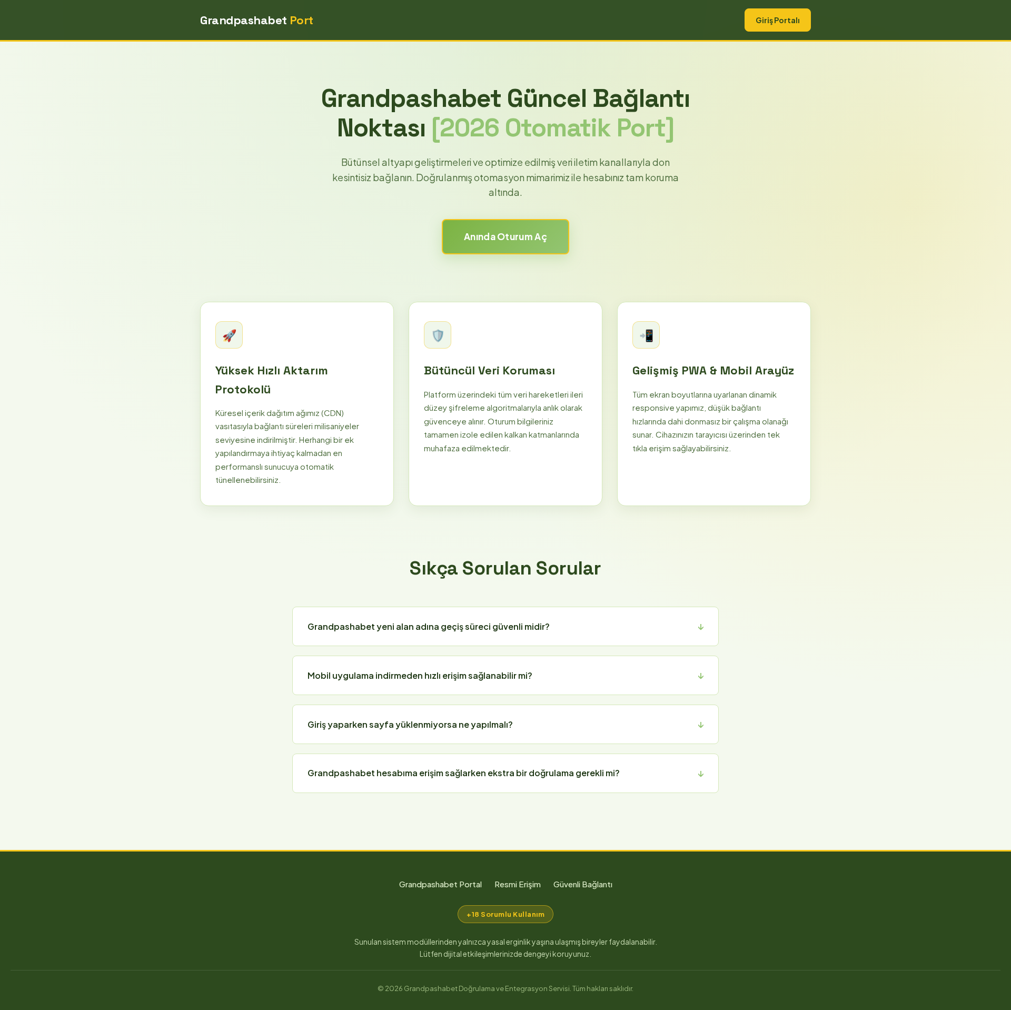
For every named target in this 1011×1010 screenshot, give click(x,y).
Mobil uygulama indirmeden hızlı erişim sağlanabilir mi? (420, 675)
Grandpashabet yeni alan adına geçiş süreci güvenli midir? (429, 626)
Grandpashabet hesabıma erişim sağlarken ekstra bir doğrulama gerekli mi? (464, 772)
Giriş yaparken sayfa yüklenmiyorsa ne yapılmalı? (410, 724)
